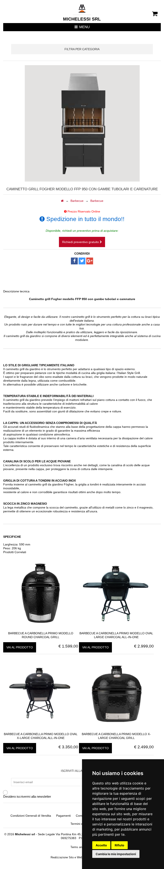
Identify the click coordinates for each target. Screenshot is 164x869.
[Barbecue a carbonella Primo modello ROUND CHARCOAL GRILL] (40, 629)
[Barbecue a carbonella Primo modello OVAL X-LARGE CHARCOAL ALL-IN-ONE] (40, 730)
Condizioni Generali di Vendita (30, 815)
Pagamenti (63, 815)
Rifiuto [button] (119, 845)
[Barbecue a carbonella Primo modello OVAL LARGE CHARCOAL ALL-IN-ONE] (116, 629)
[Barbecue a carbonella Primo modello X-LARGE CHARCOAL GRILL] (116, 730)
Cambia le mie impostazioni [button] (116, 854)
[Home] (62, 201)
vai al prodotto (19, 647)
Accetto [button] (101, 845)
